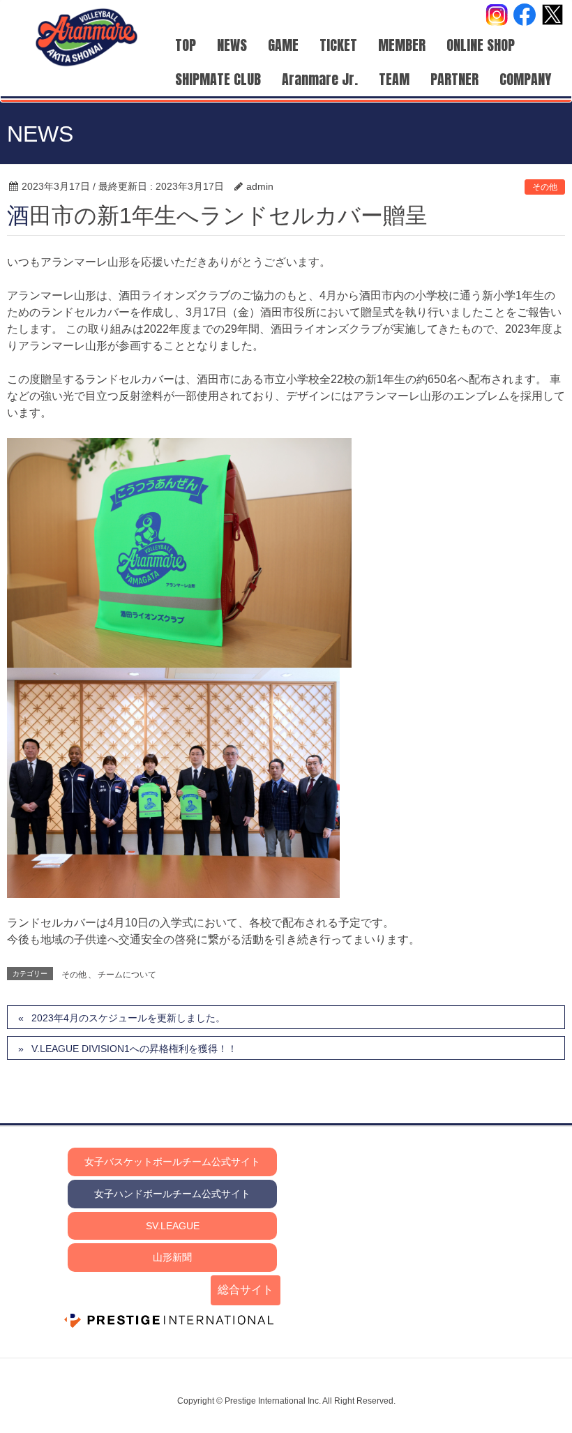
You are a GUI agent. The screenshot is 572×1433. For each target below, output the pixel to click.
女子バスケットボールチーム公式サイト (172, 1161)
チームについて (127, 975)
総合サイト (245, 1290)
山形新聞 (172, 1257)
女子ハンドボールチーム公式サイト (172, 1193)
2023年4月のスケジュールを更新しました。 (128, 1017)
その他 (544, 187)
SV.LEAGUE (173, 1225)
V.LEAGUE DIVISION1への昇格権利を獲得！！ (134, 1048)
